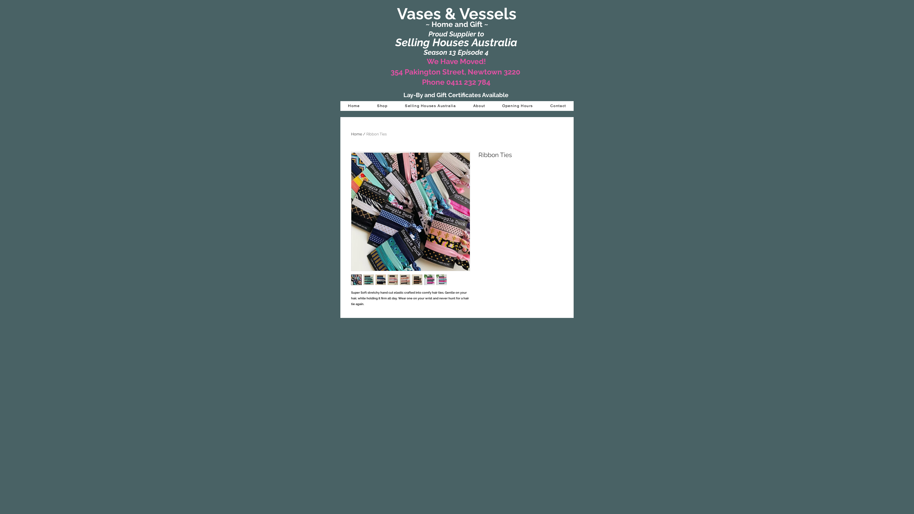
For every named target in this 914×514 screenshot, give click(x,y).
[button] (382, 106)
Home (356, 134)
